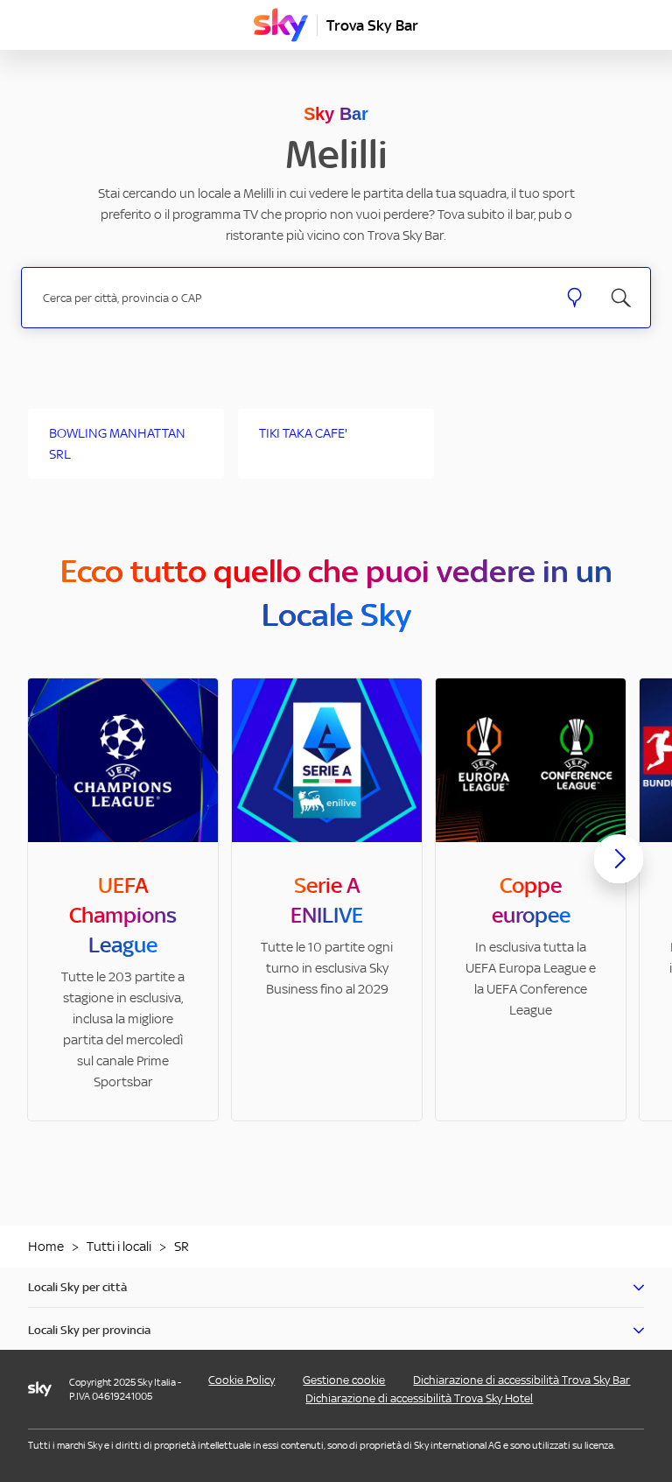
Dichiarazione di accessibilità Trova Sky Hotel (419, 1398)
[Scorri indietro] (53, 869)
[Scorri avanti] (618, 873)
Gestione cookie (344, 1380)
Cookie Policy (241, 1380)
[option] (123, 899)
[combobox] (289, 298)
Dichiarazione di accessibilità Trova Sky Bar (521, 1380)
